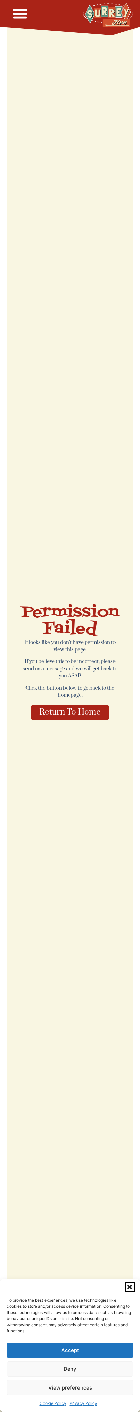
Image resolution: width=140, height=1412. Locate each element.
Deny (70, 1369)
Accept (70, 1350)
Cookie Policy (53, 1403)
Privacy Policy (83, 1403)
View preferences (70, 1387)
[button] (129, 1287)
